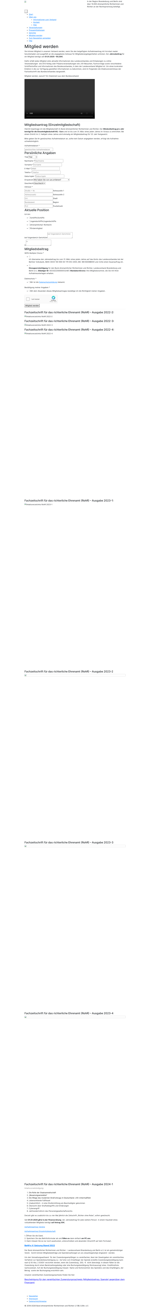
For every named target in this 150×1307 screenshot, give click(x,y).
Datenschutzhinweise (37, 1301)
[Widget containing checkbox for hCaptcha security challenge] (41, 299)
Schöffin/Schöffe (37, 218)
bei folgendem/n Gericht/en (35, 237)
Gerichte (32, 33)
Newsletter (33, 1296)
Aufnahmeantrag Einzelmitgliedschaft (40, 1231)
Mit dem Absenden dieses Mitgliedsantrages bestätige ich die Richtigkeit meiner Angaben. (67, 291)
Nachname (29, 161)
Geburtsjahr (30, 176)
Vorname (28, 165)
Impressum (33, 1299)
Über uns (32, 17)
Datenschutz (30, 278)
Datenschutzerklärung (48, 282)
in (25, 245)
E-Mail (27, 168)
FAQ (35, 25)
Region (56, 202)
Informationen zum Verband (44, 19)
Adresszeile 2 (58, 194)
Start (31, 14)
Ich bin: (27, 214)
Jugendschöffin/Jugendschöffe (43, 221)
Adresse (28, 187)
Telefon (28, 172)
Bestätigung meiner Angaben (37, 287)
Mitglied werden (35, 35)
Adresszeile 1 (58, 191)
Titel (26, 157)
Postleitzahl (58, 206)
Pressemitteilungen (37, 30)
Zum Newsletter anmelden (40, 38)
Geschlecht (29, 183)
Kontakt (36, 22)
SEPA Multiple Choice (34, 253)
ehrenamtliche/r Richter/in (41, 225)
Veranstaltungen (35, 27)
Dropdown (28, 180)
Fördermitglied (36, 228)
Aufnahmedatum (32, 146)
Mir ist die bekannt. (47, 282)
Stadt (55, 198)
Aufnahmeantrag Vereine (34, 1227)
